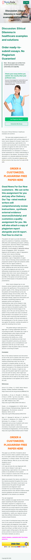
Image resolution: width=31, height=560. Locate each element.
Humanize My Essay (16, 124)
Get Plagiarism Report (16, 119)
